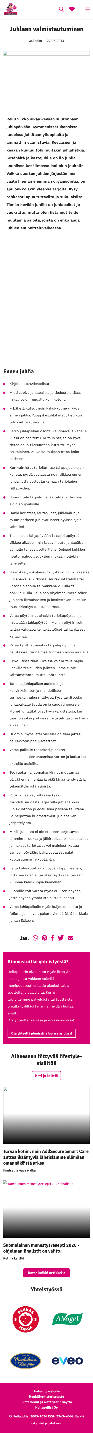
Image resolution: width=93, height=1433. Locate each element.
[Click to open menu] (87, 9)
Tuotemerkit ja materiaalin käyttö (46, 1402)
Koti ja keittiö (46, 1075)
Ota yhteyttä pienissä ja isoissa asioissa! (41, 1033)
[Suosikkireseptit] (72, 9)
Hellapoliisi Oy (46, 1407)
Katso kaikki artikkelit (46, 1272)
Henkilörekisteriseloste (46, 1397)
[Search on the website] (61, 9)
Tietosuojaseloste (47, 1391)
